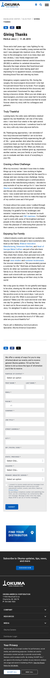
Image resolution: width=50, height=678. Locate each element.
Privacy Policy (13, 490)
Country (9, 466)
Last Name (31, 383)
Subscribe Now (25, 568)
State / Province (13, 457)
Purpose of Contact (14, 374)
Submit (11, 507)
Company (9, 410)
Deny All (29, 672)
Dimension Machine (24, 246)
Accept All (12, 672)
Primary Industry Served (16, 475)
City (7, 438)
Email (8, 392)
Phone (8, 401)
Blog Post (27, 19)
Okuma (6, 188)
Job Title (9, 420)
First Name (10, 383)
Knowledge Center (11, 19)
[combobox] (8, 405)
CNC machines (29, 216)
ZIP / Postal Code (13, 447)
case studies (15, 260)
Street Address (12, 429)
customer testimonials (34, 260)
